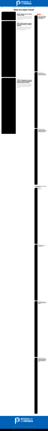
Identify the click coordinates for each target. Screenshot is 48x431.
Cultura (22, 7)
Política (19, 7)
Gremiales (34, 7)
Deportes (25, 7)
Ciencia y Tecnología (29, 7)
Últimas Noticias (15, 7)
